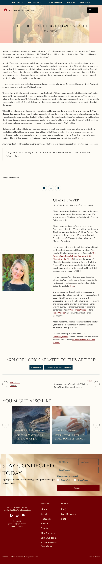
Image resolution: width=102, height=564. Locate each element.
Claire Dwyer (36, 367)
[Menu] (92, 10)
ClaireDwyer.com (60, 336)
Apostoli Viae (85, 2)
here (72, 286)
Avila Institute (17, 2)
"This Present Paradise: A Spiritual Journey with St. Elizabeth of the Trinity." (74, 256)
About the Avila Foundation (49, 544)
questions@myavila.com (17, 524)
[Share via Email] (44, 188)
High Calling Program (35, 2)
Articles (45, 513)
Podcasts (46, 518)
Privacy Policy (94, 557)
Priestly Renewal (55, 2)
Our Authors (48, 532)
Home (44, 509)
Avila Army (71, 2)
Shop (64, 518)
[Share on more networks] (58, 188)
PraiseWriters (59, 313)
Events (44, 528)
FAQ (63, 509)
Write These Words (77, 310)
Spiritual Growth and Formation (58, 367)
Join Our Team (48, 537)
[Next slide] (97, 425)
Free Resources (69, 513)
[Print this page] (51, 188)
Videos (44, 523)
